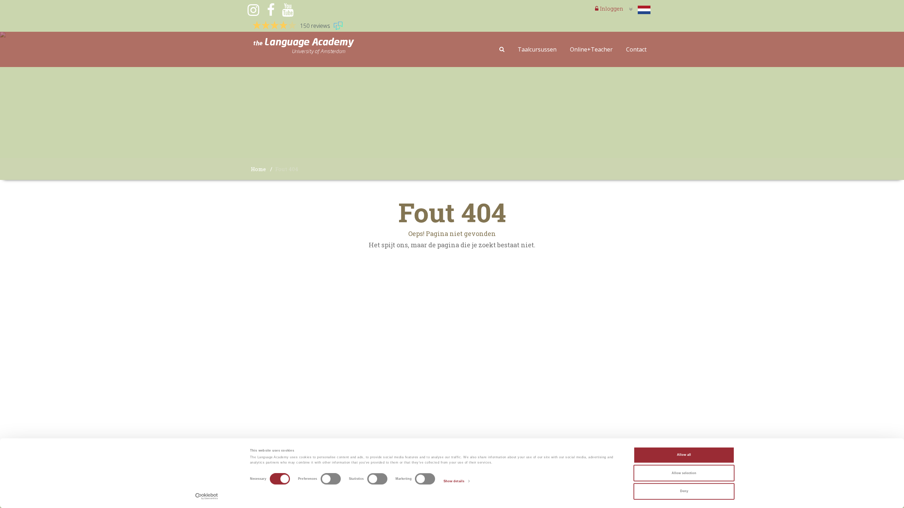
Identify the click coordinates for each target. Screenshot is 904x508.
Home (258, 169)
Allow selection (684, 473)
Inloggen (611, 8)
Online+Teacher (591, 49)
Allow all (684, 455)
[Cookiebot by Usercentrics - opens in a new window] (207, 496)
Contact (636, 49)
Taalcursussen (537, 49)
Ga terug (452, 260)
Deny (684, 491)
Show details (454, 481)
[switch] (331, 479)
